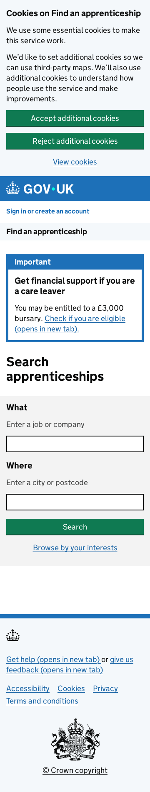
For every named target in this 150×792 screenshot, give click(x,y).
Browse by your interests (75, 548)
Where (19, 466)
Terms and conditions (42, 701)
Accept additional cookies (75, 118)
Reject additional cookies (75, 141)
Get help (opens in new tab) (53, 659)
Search (75, 527)
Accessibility (28, 688)
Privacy (105, 688)
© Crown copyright (75, 770)
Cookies (71, 688)
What (17, 407)
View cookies (75, 162)
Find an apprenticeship (46, 231)
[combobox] (75, 502)
